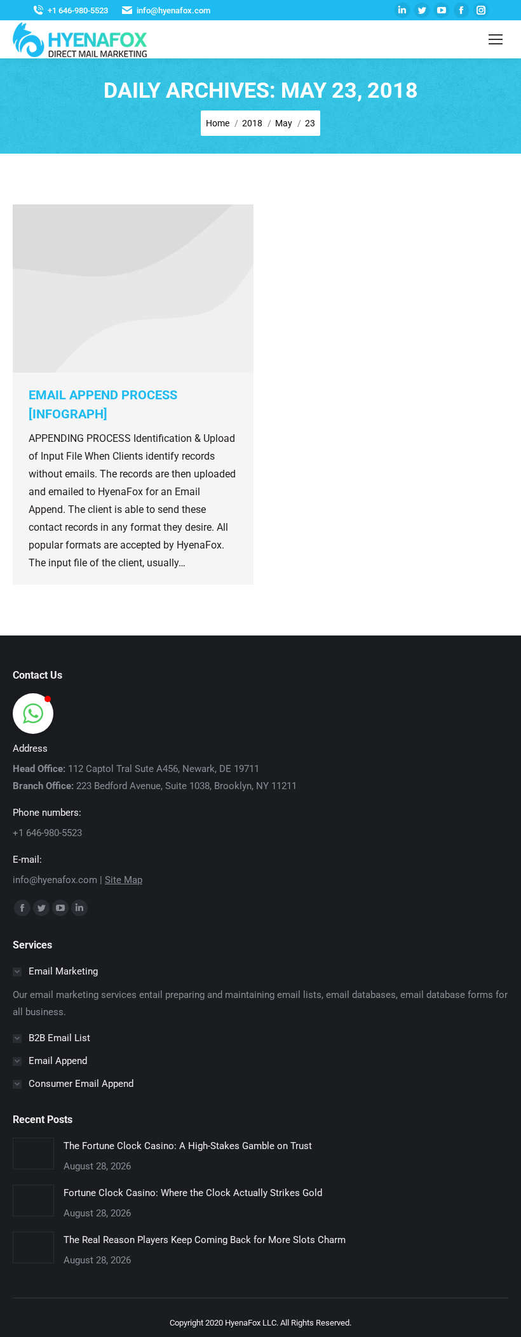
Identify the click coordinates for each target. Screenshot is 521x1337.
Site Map (123, 880)
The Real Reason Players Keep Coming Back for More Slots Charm (205, 1240)
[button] (33, 713)
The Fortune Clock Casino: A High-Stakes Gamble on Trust (188, 1146)
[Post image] (33, 1153)
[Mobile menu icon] (495, 39)
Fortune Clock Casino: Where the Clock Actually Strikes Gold (193, 1193)
